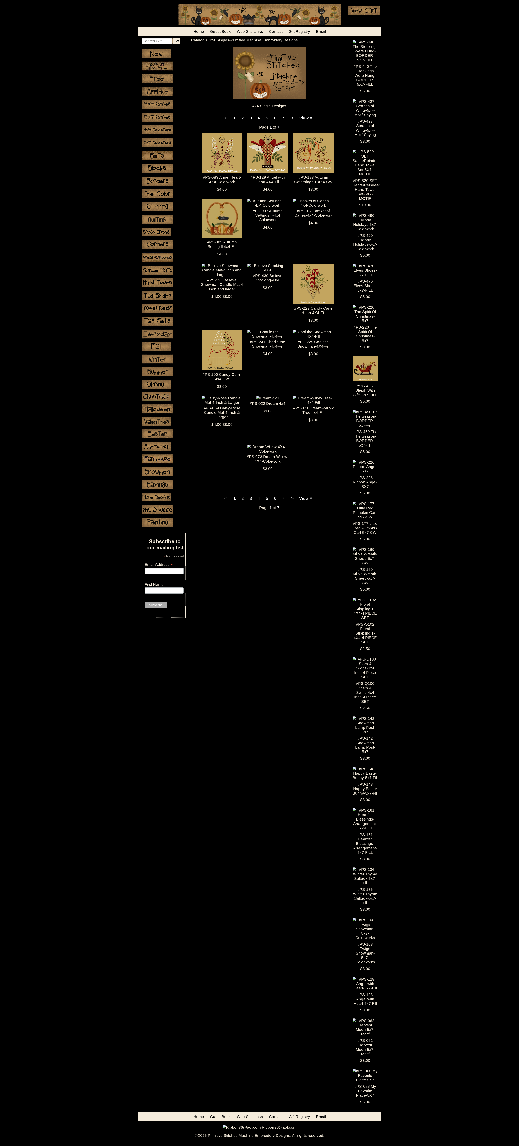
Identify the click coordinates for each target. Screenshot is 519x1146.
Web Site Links (250, 31)
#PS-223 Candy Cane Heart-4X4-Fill (313, 310)
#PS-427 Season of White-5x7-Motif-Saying (365, 128)
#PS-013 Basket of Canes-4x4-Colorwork (313, 213)
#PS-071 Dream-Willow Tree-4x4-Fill (313, 410)
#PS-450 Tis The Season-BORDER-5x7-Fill (365, 438)
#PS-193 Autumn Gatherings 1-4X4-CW (313, 179)
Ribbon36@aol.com (279, 1127)
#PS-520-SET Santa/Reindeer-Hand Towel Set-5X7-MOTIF (367, 189)
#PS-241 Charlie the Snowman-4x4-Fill (267, 344)
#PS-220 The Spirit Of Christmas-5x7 (365, 334)
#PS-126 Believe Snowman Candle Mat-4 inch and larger (222, 284)
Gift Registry (299, 31)
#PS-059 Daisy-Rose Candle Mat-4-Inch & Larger (222, 412)
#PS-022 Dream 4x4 (267, 403)
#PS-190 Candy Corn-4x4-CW (222, 376)
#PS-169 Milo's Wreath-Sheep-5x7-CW (365, 576)
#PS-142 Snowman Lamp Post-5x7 (365, 745)
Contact (276, 31)
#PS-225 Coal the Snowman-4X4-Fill (313, 344)
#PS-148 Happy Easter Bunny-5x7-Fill (365, 788)
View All (306, 118)
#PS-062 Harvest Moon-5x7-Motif (365, 1047)
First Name (154, 584)
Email (321, 31)
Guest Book (220, 31)
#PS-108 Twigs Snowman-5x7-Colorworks (365, 953)
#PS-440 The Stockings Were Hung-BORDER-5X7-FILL (365, 75)
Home (198, 31)
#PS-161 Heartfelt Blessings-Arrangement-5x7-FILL (365, 843)
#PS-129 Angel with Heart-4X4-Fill (268, 179)
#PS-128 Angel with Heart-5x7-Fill (365, 999)
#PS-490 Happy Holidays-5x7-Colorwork (365, 242)
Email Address (159, 564)
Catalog (198, 40)
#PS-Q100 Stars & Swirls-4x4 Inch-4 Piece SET (365, 692)
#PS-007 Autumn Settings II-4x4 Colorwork (268, 215)
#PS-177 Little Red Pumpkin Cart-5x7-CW (365, 528)
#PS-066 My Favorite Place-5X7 (365, 1090)
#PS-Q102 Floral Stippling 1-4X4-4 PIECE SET (365, 633)
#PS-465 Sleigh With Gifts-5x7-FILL (365, 390)
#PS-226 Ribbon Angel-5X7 (365, 482)
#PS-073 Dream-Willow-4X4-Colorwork (267, 459)
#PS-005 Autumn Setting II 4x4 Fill (222, 244)
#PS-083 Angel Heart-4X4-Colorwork (222, 179)
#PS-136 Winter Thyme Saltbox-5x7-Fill (365, 896)
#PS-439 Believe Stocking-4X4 (267, 278)
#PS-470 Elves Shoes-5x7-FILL (365, 285)
